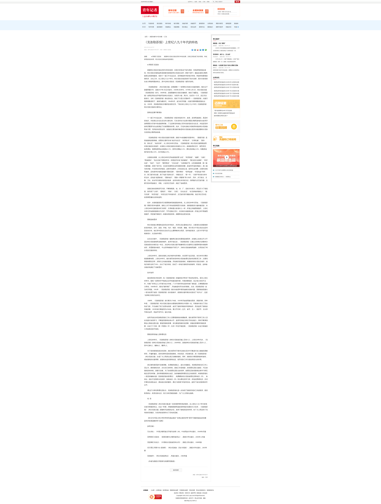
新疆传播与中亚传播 (156, 36)
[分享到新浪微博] (198, 50)
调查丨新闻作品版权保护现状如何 (224, 113)
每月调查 (176, 23)
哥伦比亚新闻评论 (201, 490)
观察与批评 (219, 27)
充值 (200, 1)
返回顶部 (176, 470)
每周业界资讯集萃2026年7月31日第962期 (226, 87)
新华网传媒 (166, 490)
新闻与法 (202, 27)
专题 (235, 27)
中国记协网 (192, 490)
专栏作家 (151, 27)
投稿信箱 (199, 493)
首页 (146, 36)
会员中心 (190, 1)
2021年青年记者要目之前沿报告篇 (226, 166)
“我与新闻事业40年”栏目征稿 (223, 110)
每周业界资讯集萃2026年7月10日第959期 (226, 96)
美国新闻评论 (210, 490)
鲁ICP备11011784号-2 (190, 500)
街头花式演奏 (218, 173)
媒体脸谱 (159, 27)
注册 (195, 1)
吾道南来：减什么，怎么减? (221, 54)
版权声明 (193, 493)
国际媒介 (210, 27)
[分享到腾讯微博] (200, 50)
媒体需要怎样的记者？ (221, 115)
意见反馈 (204, 493)
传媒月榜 (185, 23)
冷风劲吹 (210, 23)
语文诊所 (193, 27)
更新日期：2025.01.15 (224, 45)
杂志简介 (176, 493)
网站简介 (181, 493)
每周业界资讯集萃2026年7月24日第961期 (226, 91)
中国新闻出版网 (183, 490)
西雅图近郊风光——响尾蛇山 (223, 176)
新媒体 (236, 23)
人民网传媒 (159, 490)
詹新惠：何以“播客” (219, 43)
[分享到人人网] (203, 50)
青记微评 (216, 39)
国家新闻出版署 (174, 490)
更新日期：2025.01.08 (224, 67)
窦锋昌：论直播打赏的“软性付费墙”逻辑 (225, 65)
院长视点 (185, 27)
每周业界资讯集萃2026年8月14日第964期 (226, 82)
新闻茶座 (202, 23)
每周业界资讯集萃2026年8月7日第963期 (226, 84)
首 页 (144, 23)
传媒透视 (176, 27)
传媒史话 (228, 27)
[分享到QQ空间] (195, 50)
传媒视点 (168, 27)
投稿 (208, 1)
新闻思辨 (228, 23)
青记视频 (216, 146)
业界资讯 (216, 77)
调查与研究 (219, 23)
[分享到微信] (206, 50)
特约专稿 (168, 23)
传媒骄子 (193, 23)
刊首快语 (151, 23)
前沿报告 (159, 23)
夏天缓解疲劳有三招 (223, 11)
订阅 (204, 1)
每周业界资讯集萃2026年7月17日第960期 (226, 93)
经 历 (144, 27)
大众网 (152, 490)
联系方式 (187, 493)
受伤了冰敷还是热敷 (223, 14)
